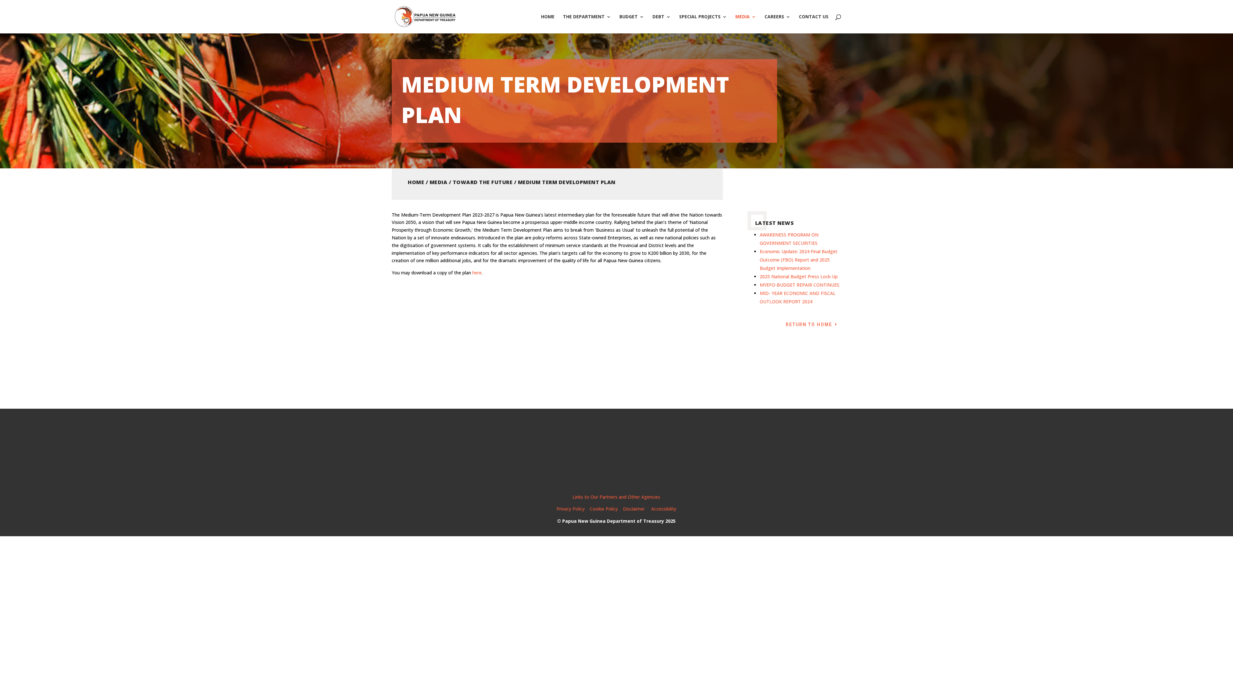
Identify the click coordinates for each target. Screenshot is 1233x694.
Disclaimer (634, 509)
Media (742, 17)
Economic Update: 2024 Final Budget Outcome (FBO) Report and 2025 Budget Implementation (798, 259)
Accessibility (663, 509)
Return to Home (809, 324)
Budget (628, 17)
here (477, 273)
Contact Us (813, 17)
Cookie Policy (604, 509)
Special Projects (700, 17)
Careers (774, 17)
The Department (584, 17)
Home (548, 17)
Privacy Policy (570, 509)
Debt (658, 17)
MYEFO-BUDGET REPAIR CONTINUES (799, 285)
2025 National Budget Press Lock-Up (799, 276)
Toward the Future (483, 182)
